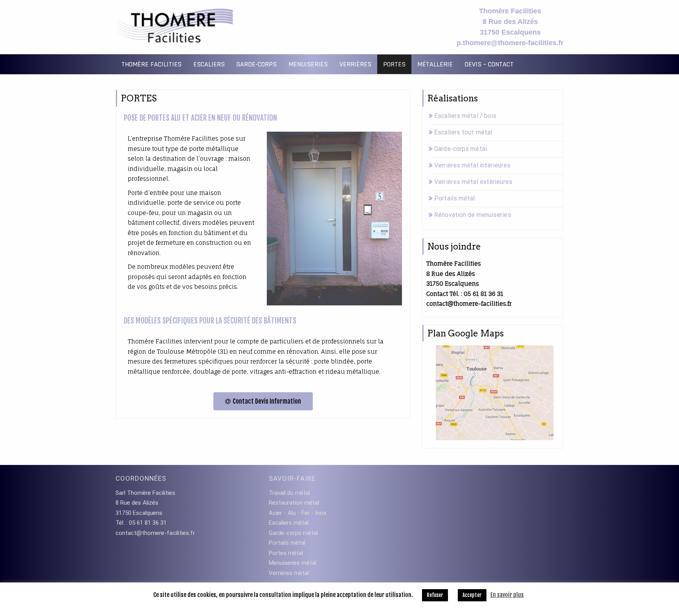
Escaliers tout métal (463, 132)
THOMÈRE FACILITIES (151, 64)
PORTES (394, 64)
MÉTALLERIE (435, 64)
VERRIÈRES (355, 64)
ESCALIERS (209, 64)
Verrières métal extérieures (473, 182)
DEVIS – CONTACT (489, 64)
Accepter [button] (472, 595)
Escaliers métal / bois (465, 115)
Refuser (435, 595)
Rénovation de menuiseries (472, 215)
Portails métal (454, 198)
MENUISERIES (308, 64)
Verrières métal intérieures (472, 165)
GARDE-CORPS (257, 64)
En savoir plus (507, 595)
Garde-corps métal (460, 148)
